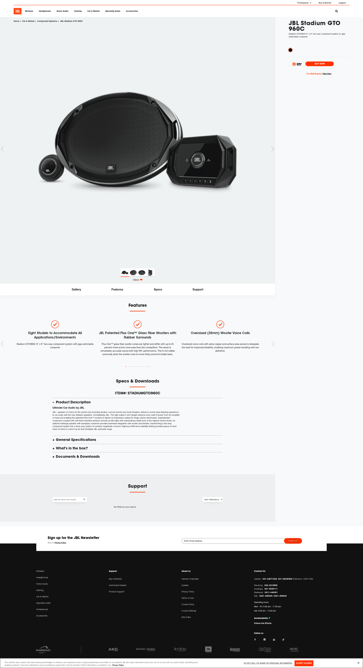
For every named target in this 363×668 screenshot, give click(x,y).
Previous (2, 148)
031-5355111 (271, 589)
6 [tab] (140, 366)
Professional (303, 3)
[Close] (358, 663)
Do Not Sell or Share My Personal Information (268, 663)
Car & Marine (93, 11)
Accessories (132, 11)
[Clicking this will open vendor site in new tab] (297, 64)
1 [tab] (126, 366)
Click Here (326, 74)
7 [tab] (143, 366)
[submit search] (84, 499)
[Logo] (18, 11)
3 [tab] (131, 366)
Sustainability (261, 618)
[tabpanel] (137, 143)
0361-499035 (280, 596)
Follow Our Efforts (263, 623)
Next (272, 148)
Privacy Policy (118, 665)
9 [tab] (148, 366)
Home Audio (62, 11)
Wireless (29, 11)
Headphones (45, 11)
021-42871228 (270, 579)
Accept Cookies (304, 663)
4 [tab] (134, 366)
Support (342, 3)
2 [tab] (129, 366)
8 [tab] (146, 366)
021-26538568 (285, 579)
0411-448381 (271, 592)
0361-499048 (266, 596)
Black (290, 50)
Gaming (78, 11)
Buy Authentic (325, 3)
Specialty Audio (112, 11)
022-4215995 (270, 585)
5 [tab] (137, 366)
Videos (136, 279)
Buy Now (320, 63)
